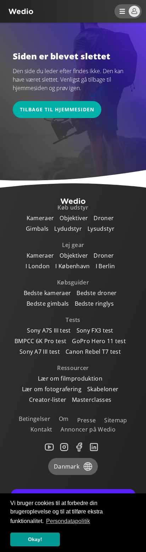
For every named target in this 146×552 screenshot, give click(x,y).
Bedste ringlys (94, 303)
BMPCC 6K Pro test (40, 341)
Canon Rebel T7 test (93, 352)
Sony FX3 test (95, 330)
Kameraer (40, 218)
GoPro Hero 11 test (99, 341)
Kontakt (41, 429)
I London (38, 266)
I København (72, 266)
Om (64, 419)
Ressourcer (73, 368)
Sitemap (115, 420)
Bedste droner (97, 293)
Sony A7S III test (49, 330)
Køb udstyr (72, 207)
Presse (86, 420)
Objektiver (74, 218)
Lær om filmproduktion (70, 378)
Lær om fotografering (52, 389)
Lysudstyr (101, 229)
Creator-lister (47, 400)
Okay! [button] (35, 539)
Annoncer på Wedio (88, 429)
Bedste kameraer (47, 293)
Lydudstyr (68, 229)
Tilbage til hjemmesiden (57, 109)
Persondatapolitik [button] (68, 521)
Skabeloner (102, 389)
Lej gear (73, 245)
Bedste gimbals (48, 303)
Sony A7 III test (39, 352)
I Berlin (105, 266)
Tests (73, 320)
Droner (104, 218)
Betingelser (34, 419)
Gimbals (37, 229)
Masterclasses (91, 400)
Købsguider (73, 282)
